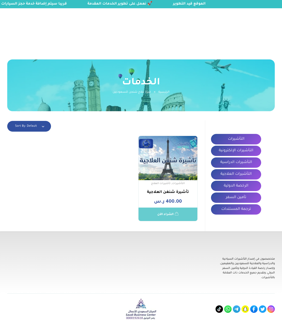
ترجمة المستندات (236, 209)
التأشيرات (178, 183)
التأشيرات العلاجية (236, 174)
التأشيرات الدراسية (236, 162)
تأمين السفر (236, 197)
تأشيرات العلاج (161, 183)
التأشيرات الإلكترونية (236, 151)
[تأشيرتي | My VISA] (261, 29)
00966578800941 (53, 10)
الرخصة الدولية (236, 186)
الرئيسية (163, 92)
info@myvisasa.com (18, 10)
